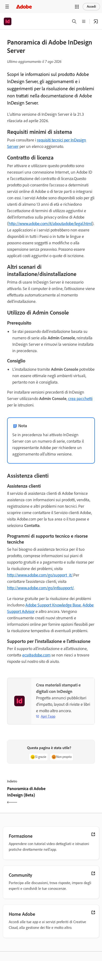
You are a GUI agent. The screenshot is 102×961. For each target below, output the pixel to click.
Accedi (91, 7)
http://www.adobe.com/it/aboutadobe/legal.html (50, 223)
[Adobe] (24, 6)
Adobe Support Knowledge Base (53, 605)
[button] (77, 6)
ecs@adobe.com (36, 655)
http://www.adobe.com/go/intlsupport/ (40, 588)
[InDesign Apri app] (95, 21)
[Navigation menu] (7, 6)
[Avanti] (73, 796)
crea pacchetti (80, 398)
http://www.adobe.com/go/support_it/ (40, 575)
